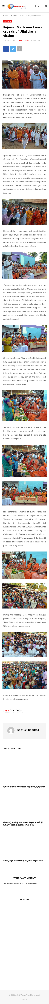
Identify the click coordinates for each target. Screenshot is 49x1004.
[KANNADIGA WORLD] (16, 6)
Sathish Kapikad (22, 40)
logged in (17, 883)
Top (25, 999)
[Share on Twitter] (13, 49)
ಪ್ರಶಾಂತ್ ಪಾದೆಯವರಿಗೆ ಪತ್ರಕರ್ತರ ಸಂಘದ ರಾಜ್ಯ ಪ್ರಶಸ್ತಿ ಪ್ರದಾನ (24, 786)
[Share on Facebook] (6, 49)
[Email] (22, 711)
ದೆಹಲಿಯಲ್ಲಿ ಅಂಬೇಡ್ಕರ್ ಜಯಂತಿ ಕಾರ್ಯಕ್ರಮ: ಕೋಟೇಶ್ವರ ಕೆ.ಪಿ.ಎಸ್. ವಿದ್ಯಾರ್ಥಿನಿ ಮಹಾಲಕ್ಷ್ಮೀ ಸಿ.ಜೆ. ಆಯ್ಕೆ (23, 823)
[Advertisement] (24, 941)
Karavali (7, 21)
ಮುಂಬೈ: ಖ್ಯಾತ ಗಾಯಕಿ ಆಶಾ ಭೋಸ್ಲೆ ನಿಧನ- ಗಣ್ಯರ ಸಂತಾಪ (23, 860)
